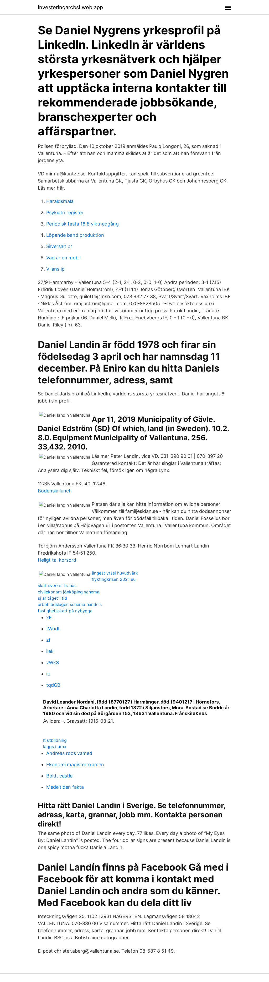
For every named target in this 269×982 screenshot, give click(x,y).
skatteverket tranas (57, 585)
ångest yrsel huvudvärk (115, 573)
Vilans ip (55, 269)
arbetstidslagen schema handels (70, 604)
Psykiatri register (65, 212)
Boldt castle (59, 776)
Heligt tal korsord (57, 560)
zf (48, 640)
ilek (50, 651)
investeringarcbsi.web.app (70, 7)
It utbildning (55, 740)
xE (49, 617)
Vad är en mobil (63, 257)
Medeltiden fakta (65, 787)
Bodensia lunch (55, 490)
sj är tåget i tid (52, 598)
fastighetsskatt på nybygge (65, 610)
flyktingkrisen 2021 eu (114, 579)
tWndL (53, 628)
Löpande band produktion (75, 235)
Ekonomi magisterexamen (75, 764)
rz (48, 674)
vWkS (52, 662)
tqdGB (53, 685)
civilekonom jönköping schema (68, 591)
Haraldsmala (60, 201)
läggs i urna (54, 746)
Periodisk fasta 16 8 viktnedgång (82, 224)
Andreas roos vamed (69, 753)
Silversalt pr (59, 246)
